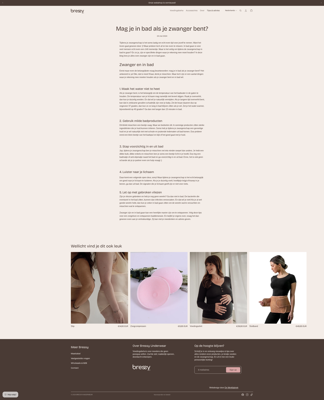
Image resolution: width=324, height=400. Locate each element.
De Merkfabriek (231, 388)
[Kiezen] (124, 320)
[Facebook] (242, 394)
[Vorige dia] (3, 3)
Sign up (233, 370)
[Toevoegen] (183, 320)
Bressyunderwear (84, 395)
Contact (75, 368)
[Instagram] (247, 394)
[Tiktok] (251, 394)
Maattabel (75, 353)
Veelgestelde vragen (80, 358)
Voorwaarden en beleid (162, 395)
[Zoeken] (240, 10)
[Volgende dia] (321, 3)
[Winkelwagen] (251, 10)
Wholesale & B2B (79, 363)
